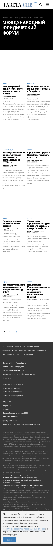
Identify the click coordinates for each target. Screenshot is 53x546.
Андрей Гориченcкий (10, 229)
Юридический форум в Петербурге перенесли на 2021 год (38, 155)
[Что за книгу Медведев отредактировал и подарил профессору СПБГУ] (14, 267)
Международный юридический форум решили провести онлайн (12, 90)
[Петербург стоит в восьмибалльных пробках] (14, 203)
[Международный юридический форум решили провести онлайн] (14, 68)
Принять (10, 540)
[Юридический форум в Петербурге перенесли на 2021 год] (39, 134)
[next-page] (16, 332)
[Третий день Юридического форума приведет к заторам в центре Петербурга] (39, 203)
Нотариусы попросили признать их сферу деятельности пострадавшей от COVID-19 (13, 157)
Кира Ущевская (32, 300)
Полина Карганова (9, 97)
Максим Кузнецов (33, 94)
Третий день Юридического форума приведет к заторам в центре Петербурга (38, 225)
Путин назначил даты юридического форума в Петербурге (38, 88)
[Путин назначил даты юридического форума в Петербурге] (39, 68)
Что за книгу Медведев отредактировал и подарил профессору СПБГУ (13, 288)
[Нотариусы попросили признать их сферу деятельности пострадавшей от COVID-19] (14, 134)
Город (4, 83)
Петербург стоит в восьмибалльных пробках (11, 223)
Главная (5, 18)
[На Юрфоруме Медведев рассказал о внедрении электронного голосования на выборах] (39, 267)
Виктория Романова (9, 165)
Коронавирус (7, 150)
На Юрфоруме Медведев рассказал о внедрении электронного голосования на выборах (38, 290)
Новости (30, 83)
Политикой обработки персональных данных (24, 529)
